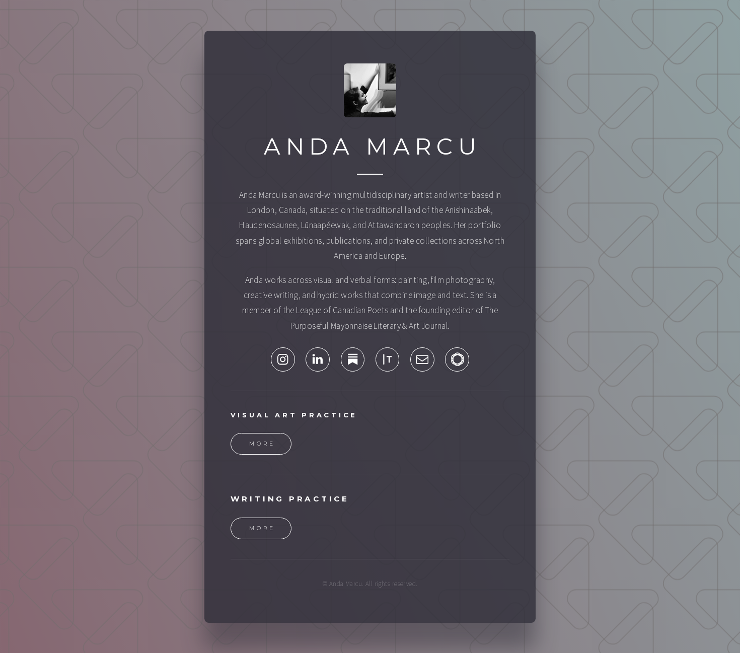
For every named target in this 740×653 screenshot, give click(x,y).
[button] (283, 359)
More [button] (262, 444)
